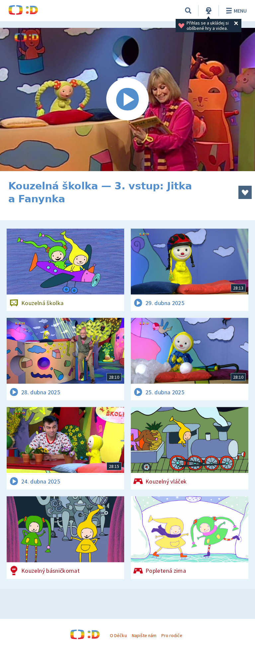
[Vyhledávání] (188, 10)
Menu (240, 10)
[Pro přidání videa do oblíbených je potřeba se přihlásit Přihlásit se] (245, 192)
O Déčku (118, 635)
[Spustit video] (127, 99)
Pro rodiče (171, 635)
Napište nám (144, 635)
